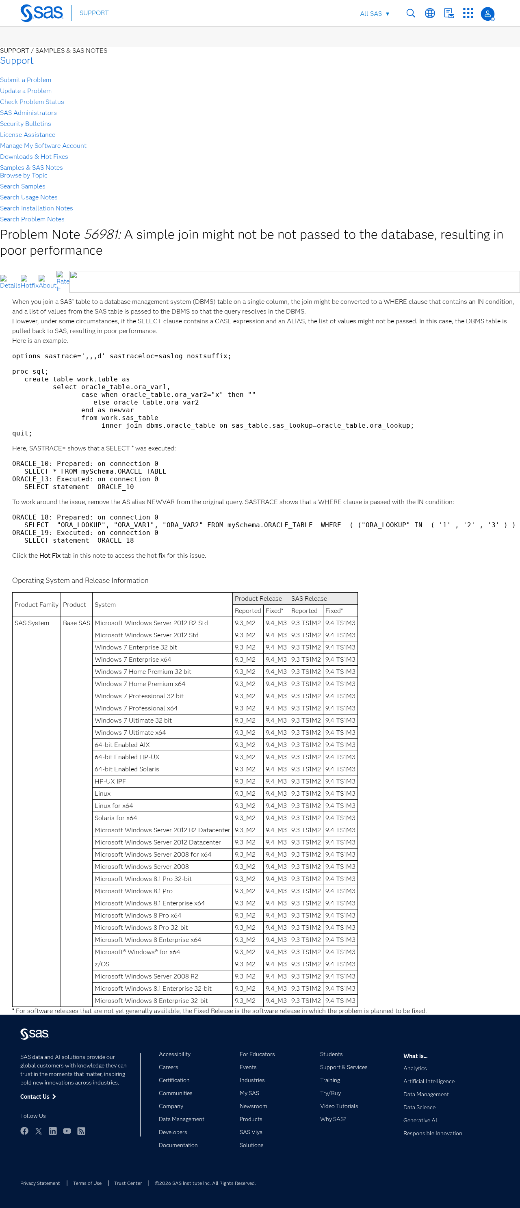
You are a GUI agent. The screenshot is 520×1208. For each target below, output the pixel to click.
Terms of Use (87, 1183)
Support (17, 60)
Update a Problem (26, 91)
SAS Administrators (28, 113)
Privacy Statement (40, 1183)
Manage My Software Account (43, 145)
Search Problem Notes (32, 219)
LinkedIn (53, 1131)
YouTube (67, 1131)
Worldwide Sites (430, 13)
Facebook (24, 1131)
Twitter (39, 1131)
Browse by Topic (24, 175)
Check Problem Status (32, 102)
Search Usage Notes (29, 197)
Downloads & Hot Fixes (34, 156)
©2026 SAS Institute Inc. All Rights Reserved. (205, 1183)
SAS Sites (468, 13)
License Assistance (27, 135)
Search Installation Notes (36, 208)
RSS (81, 1131)
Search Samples (23, 186)
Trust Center (128, 1183)
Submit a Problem (25, 80)
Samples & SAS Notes (31, 167)
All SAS (371, 13)
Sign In (488, 14)
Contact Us (449, 13)
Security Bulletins (25, 124)
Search (411, 13)
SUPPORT (94, 13)
